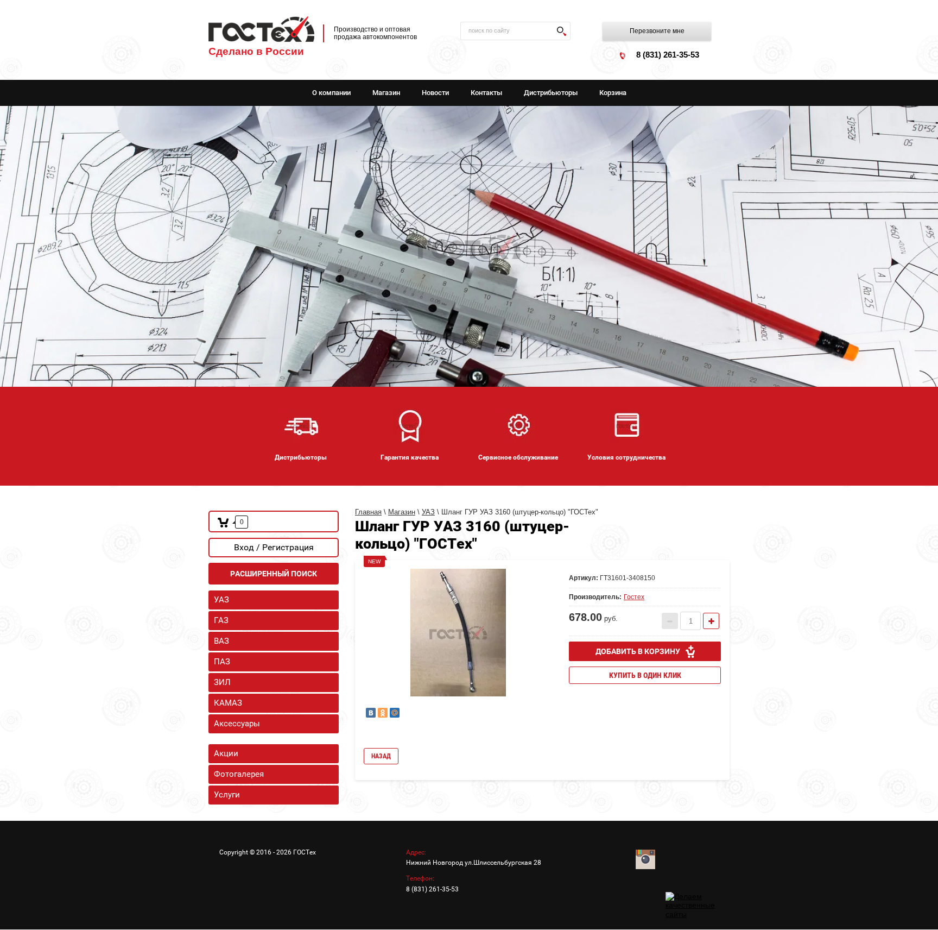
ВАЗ (221, 641)
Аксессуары (237, 723)
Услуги (227, 795)
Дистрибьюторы (301, 457)
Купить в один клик (645, 675)
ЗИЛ (222, 682)
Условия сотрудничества (626, 457)
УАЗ (221, 600)
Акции (226, 753)
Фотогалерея (239, 774)
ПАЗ (222, 662)
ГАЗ (221, 620)
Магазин (401, 512)
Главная (368, 512)
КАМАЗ (228, 703)
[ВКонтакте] (371, 713)
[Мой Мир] (395, 713)
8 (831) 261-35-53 (667, 54)
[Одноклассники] (383, 713)
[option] (458, 632)
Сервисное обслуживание (518, 457)
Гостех (634, 597)
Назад (381, 756)
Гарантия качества (410, 457)
